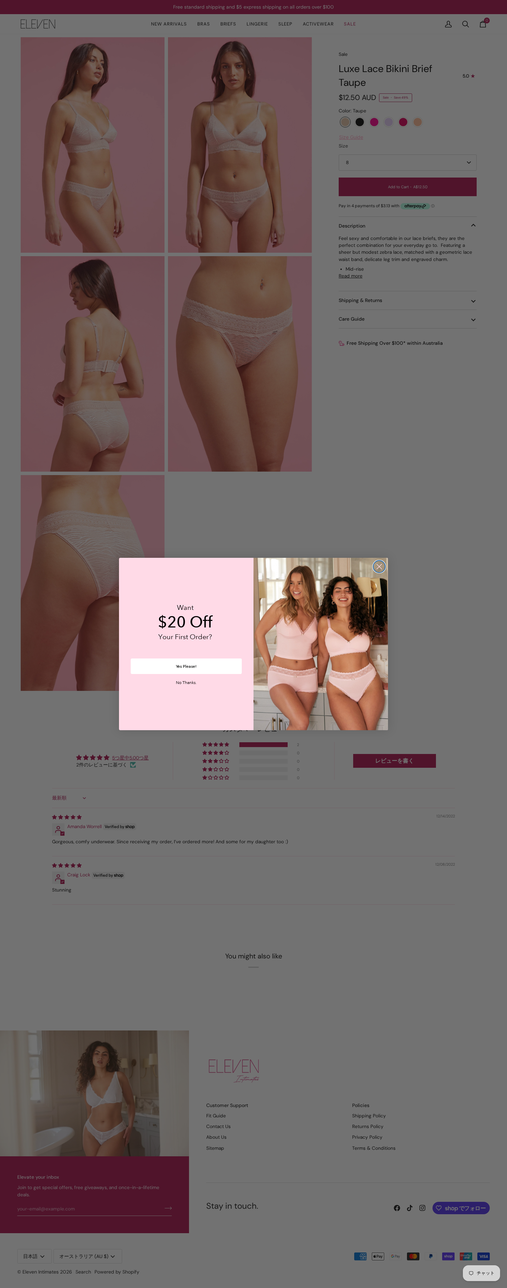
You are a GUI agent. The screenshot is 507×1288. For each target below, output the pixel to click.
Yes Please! (186, 666)
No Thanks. (186, 683)
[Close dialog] (379, 567)
